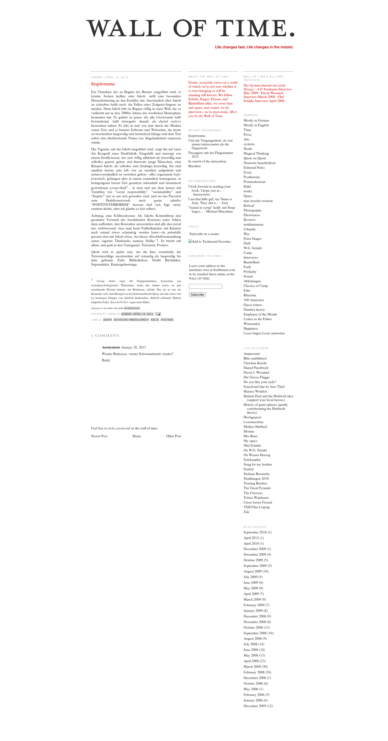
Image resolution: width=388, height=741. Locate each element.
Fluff (247, 243)
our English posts (132, 308)
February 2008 (254, 672)
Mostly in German (256, 120)
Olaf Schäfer (252, 445)
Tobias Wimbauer (256, 497)
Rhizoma (250, 295)
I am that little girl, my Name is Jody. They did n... (210, 201)
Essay (248, 172)
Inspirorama (103, 83)
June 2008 (251, 649)
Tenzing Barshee (255, 483)
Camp (248, 252)
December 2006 (255, 677)
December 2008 (255, 616)
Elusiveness (252, 215)
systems (167, 319)
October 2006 (253, 683)
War (246, 233)
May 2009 (251, 588)
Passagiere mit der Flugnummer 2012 (210, 154)
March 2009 (252, 599)
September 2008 (255, 633)
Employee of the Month (260, 314)
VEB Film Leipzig (257, 507)
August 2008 (253, 638)
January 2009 (253, 610)
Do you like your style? (260, 381)
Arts (246, 139)
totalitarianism (253, 224)
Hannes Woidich (255, 391)
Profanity (250, 271)
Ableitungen (252, 281)
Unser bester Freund (258, 502)
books (248, 191)
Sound (248, 276)
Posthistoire (252, 177)
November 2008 (255, 621)
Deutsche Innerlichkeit (131, 319)
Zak (246, 511)
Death (107, 319)
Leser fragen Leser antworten (264, 333)
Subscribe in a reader (204, 233)
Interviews (251, 257)
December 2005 (255, 705)
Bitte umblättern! (255, 358)
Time (247, 129)
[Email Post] (157, 313)
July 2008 (251, 644)
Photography (253, 210)
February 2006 (254, 694)
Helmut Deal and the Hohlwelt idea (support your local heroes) (268, 398)
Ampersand (252, 353)
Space (248, 195)
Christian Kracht (255, 363)
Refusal (249, 205)
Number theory (254, 309)
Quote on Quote (255, 158)
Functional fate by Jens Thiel (264, 386)
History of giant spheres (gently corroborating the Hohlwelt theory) (266, 408)
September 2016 (255, 532)
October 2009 (253, 560)
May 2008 (251, 655)
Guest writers (253, 304)
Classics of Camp (256, 285)
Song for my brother (258, 464)
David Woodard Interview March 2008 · (263, 95)
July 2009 (251, 577)
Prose (247, 134)
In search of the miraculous (207, 161)
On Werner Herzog (257, 455)
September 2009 (255, 565)
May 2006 (251, 689)
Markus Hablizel (255, 426)
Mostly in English (256, 125)
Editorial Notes (254, 167)
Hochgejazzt (252, 417)
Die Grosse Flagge (257, 377)
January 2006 (253, 700)
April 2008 (251, 661)
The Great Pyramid (257, 488)
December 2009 (255, 548)
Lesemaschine (254, 421)
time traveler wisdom (258, 200)
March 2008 (252, 666)
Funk (247, 266)
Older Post (173, 436)
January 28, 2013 (133, 347)
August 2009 (253, 571)
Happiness (251, 328)
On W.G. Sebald (255, 450)
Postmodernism (254, 181)
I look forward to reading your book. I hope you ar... (209, 188)
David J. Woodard (256, 372)
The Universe (253, 492)
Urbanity (250, 229)
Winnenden (252, 323)
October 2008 (253, 627)
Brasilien (194, 166)
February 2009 (254, 605)
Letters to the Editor (258, 319)
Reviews (250, 219)
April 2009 (251, 593)
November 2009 (255, 554)
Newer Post (99, 436)
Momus (249, 431)
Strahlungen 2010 (256, 478)
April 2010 (251, 543)
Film (247, 290)
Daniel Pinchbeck (256, 367)
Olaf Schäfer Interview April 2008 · (265, 98)
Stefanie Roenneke (257, 473)
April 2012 (251, 537)
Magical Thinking (256, 153)
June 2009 (251, 582)
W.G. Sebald (253, 248)
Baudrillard (251, 262)
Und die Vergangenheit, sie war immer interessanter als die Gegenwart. (210, 144)
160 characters (254, 299)
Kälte (155, 319)
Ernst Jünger (252, 238)
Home (136, 436)
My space (250, 440)
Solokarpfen (252, 459)
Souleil (249, 469)
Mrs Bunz (251, 436)
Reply (106, 360)
